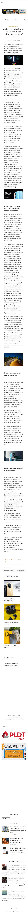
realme (17, 565)
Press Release (13, 26)
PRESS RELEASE (9, 69)
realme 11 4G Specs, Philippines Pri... (9, 599)
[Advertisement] (14, 786)
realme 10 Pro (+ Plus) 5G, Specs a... (11, 646)
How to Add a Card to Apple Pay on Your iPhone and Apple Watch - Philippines (18, 850)
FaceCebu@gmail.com (18, 719)
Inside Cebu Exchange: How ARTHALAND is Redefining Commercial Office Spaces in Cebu (18, 829)
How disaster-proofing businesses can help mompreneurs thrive (16, 840)
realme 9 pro (8, 567)
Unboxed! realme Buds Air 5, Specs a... (12, 623)
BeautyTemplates (18, 911)
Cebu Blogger (12, 40)
